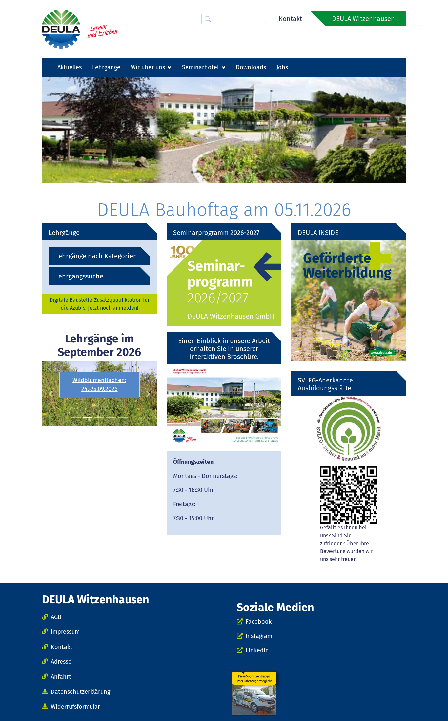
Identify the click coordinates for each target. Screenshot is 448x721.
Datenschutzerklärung (80, 691)
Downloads (251, 67)
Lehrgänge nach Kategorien (96, 256)
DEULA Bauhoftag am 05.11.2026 (224, 210)
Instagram (259, 636)
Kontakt (290, 19)
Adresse (61, 661)
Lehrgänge (106, 67)
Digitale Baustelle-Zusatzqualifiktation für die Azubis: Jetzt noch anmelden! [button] (100, 304)
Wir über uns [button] (149, 67)
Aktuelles (69, 67)
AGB (56, 617)
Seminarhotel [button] (201, 67)
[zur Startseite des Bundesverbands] (79, 28)
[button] (50, 393)
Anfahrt (61, 676)
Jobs (282, 67)
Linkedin (257, 650)
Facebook (259, 621)
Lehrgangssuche (79, 276)
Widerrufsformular (75, 706)
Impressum (65, 631)
